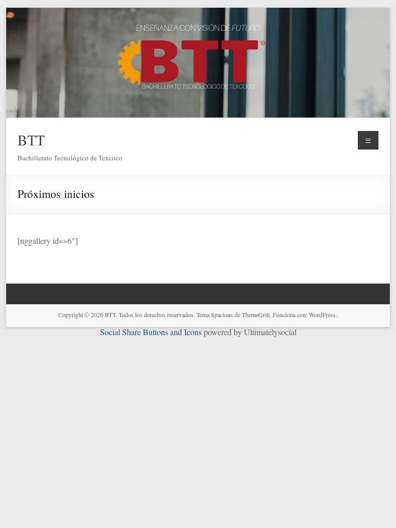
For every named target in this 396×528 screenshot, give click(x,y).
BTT (31, 140)
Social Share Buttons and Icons (151, 331)
